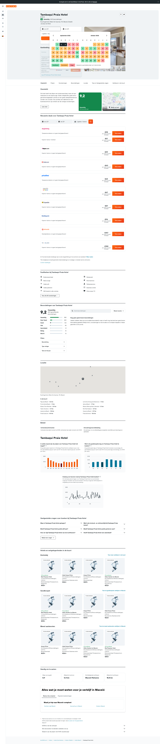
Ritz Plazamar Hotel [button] (46, 577)
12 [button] (73, 48)
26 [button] (73, 56)
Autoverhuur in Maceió (76, 706)
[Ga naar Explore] (3, 23)
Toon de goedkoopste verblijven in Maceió (113, 590)
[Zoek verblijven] (3, 15)
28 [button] (53, 60)
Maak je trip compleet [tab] (49, 696)
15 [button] (57, 52)
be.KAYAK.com (43, 740)
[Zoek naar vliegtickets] (3, 11)
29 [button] (57, 60)
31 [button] (102, 60)
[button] (158, 2)
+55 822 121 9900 (45, 24)
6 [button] (77, 44)
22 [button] (57, 56)
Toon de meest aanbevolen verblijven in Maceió (112, 626)
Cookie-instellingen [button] (45, 262)
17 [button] (65, 52)
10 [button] (65, 48)
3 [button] (65, 44)
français (95, 2)
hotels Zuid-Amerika (58, 740)
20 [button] (77, 52)
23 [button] (61, 56)
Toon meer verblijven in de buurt (116, 555)
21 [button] (53, 56)
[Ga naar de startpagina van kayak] (11, 6)
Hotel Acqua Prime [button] (67, 575)
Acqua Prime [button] (87, 575)
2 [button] (61, 44)
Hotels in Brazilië (69, 740)
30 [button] (61, 60)
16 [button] (61, 52)
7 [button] (53, 48)
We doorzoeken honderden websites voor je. (55, 728)
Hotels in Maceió (100, 706)
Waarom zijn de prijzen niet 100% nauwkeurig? (55, 731)
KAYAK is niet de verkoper (49, 725)
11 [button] (69, 48)
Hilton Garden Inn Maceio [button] (112, 577)
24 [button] (65, 56)
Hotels (50, 740)
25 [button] (69, 56)
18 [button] (69, 52)
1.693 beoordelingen (56, 19)
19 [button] (73, 52)
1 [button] (57, 44)
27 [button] (77, 56)
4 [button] (69, 44)
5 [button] (73, 44)
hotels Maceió (78, 740)
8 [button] (57, 48)
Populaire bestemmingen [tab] (65, 696)
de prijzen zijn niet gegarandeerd (75, 720)
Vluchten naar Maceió (49, 706)
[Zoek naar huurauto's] (3, 18)
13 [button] (77, 48)
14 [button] (53, 52)
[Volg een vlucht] (3, 26)
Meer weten (89, 257)
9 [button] (61, 48)
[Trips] (3, 31)
